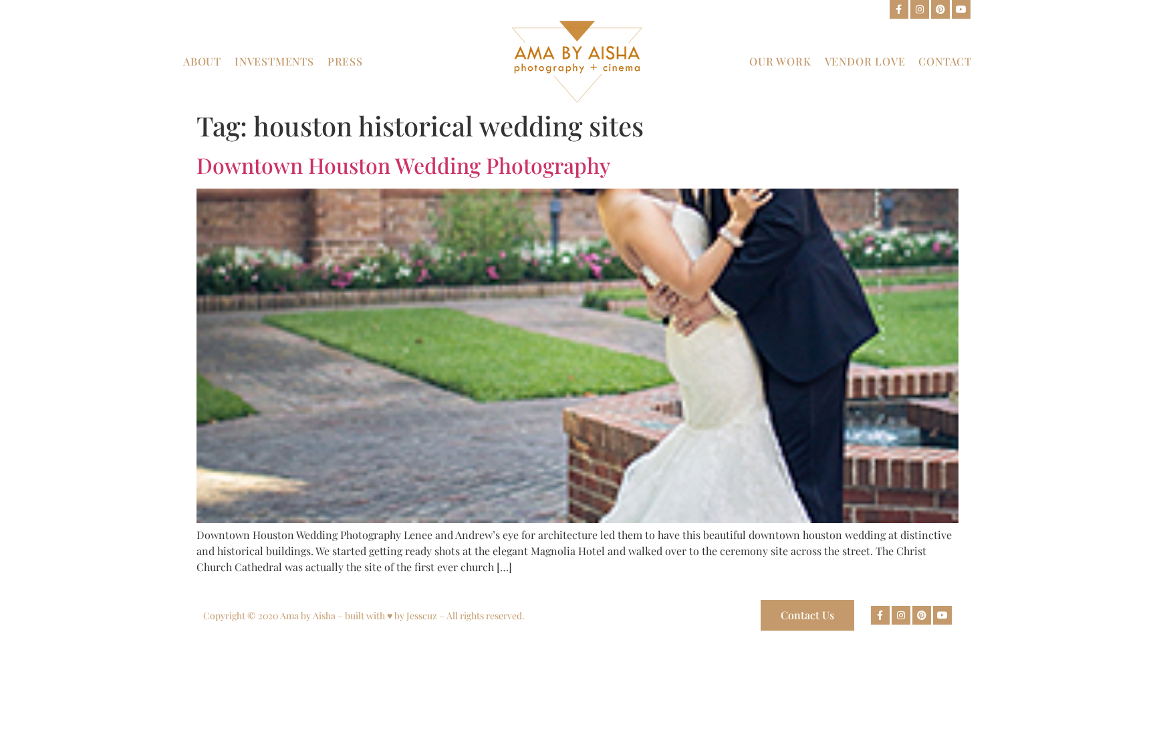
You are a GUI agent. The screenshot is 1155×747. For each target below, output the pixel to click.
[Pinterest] (940, 9)
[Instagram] (919, 9)
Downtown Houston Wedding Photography (403, 164)
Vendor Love (865, 61)
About (202, 61)
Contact (945, 61)
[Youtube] (961, 9)
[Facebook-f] (899, 9)
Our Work (780, 61)
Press (345, 61)
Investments (274, 61)
